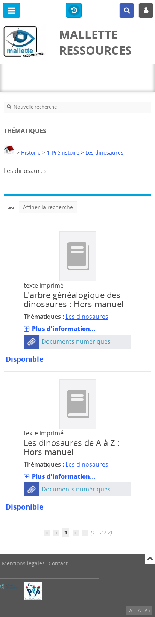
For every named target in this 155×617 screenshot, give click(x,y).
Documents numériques (76, 341)
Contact (58, 563)
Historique (73, 10)
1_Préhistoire (63, 152)
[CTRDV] (9, 586)
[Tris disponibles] (11, 207)
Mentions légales (23, 563)
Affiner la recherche (48, 207)
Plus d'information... (64, 329)
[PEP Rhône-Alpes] (33, 591)
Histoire (31, 152)
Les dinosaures (104, 152)
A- (131, 610)
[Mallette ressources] (26, 42)
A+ (147, 610)
